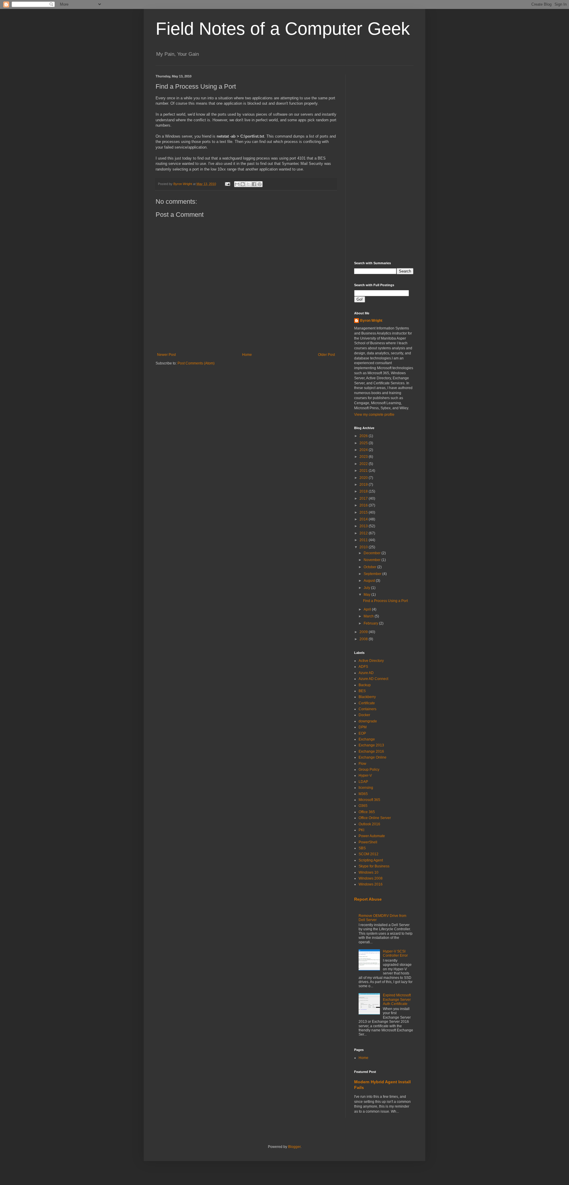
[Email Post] (227, 184)
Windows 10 (368, 872)
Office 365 (367, 812)
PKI (361, 830)
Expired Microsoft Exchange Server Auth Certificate (397, 999)
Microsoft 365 (369, 800)
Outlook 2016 (369, 824)
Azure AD (366, 673)
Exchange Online (372, 757)
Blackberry (367, 697)
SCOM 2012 (368, 854)
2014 (364, 519)
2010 (364, 547)
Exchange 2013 (371, 745)
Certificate (367, 703)
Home (247, 355)
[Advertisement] (383, 163)
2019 (364, 484)
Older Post (326, 355)
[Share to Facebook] (254, 184)
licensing (366, 788)
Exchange (367, 739)
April (368, 609)
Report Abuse (368, 899)
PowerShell (368, 842)
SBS (362, 848)
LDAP (363, 782)
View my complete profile (374, 414)
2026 (364, 436)
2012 (364, 533)
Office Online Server (375, 818)
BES (362, 691)
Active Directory (371, 661)
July (367, 588)
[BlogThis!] (243, 184)
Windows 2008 (371, 878)
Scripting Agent (371, 860)
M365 (363, 794)
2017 (364, 498)
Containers (367, 709)
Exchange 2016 (371, 751)
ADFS (363, 667)
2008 (364, 639)
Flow (362, 764)
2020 (364, 478)
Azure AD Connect (373, 679)
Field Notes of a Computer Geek (283, 29)
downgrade (368, 721)
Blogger (294, 1147)
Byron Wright (371, 320)
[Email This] (237, 184)
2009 (364, 632)
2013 (364, 526)
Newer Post (166, 355)
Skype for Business (374, 866)
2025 (364, 443)
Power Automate (372, 836)
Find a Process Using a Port (385, 601)
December (372, 553)
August (370, 581)
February (371, 623)
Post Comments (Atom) (196, 363)
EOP (362, 733)
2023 (364, 457)
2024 (364, 450)
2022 (364, 464)
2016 (364, 505)
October (370, 567)
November (372, 560)
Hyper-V (365, 775)
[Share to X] (248, 184)
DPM (363, 727)
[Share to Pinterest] (260, 184)
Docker (364, 715)
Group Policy (369, 769)
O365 (363, 806)
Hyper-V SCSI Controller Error (395, 953)
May (367, 594)
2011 (364, 540)
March (369, 616)
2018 (364, 491)
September (373, 574)
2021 (364, 471)
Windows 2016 (371, 884)
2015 (364, 512)
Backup (365, 685)
